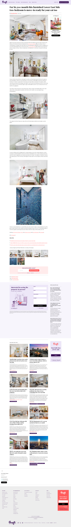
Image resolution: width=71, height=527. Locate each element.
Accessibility (47, 522)
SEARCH (55, 2)
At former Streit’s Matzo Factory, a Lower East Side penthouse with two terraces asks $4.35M (38, 361)
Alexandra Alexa (14, 13)
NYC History (3, 501)
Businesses (37, 496)
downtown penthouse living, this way (16, 399)
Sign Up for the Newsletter (64, 2)
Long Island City (15, 512)
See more (11, 463)
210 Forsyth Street (31, 43)
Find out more (32, 461)
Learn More (4, 482)
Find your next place (33, 431)
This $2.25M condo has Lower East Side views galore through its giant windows (18, 453)
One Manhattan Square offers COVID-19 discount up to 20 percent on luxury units (39, 453)
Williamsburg (15, 509)
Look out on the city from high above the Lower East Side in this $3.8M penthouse (18, 391)
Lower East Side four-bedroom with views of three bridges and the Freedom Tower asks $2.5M (18, 423)
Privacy (40, 522)
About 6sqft (48, 492)
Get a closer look (13, 370)
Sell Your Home (37, 500)
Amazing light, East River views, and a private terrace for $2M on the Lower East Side (19, 361)
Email (35, 286)
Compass (42, 232)
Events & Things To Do (5, 497)
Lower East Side (32, 46)
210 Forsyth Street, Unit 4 (18, 232)
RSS (55, 522)
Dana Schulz (12, 425)
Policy (3, 505)
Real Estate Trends (33, 464)
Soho (14, 500)
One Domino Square (4, 473)
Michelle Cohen (12, 363)
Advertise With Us (49, 493)
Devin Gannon (32, 363)
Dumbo (14, 505)
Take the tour (32, 402)
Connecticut (26, 496)
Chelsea (14, 497)
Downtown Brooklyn (16, 508)
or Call (40, 308)
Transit (3, 508)
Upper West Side (15, 492)
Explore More (34, 2)
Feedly (52, 522)
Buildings (37, 497)
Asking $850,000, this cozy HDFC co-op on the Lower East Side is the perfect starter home (28, 242)
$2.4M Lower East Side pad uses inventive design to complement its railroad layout (27, 244)
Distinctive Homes (11, 2)
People (36, 492)
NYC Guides (18, 2)
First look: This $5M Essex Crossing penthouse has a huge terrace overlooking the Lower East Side (38, 391)
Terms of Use (54, 360)
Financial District (15, 504)
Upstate (25, 493)
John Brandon (36, 232)
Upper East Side (15, 493)
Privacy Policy (58, 360)
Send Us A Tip (48, 496)
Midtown (14, 496)
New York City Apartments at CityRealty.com (37, 517)
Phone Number (36, 294)
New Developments (24, 2)
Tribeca (14, 501)
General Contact (49, 497)
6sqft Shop (3, 496)
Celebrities (3, 500)
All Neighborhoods (15, 513)
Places (36, 493)
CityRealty (13, 235)
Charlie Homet (28, 232)
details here (32, 370)
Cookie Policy (43, 522)
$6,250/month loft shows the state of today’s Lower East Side (22, 240)
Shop (30, 2)
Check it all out (12, 432)
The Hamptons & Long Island (28, 492)
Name (35, 290)
